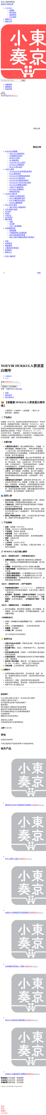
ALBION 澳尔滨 (11, 194)
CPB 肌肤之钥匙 (11, 209)
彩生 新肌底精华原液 (17, 235)
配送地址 (12, 12)
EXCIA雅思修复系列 (17, 198)
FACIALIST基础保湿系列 (18, 180)
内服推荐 (8, 84)
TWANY (8, 215)
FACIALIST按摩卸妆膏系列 (19, 176)
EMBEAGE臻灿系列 (17, 196)
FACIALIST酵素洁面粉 (18, 185)
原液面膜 (12, 230)
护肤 (8, 389)
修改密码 (12, 15)
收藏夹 (12, 10)
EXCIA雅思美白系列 (17, 200)
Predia (7, 213)
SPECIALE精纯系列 (16, 153)
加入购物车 (12, 386)
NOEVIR (18, 389)
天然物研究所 (10, 228)
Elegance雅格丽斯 (15, 203)
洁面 (11, 221)
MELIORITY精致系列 (17, 207)
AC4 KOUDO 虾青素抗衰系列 (20, 171)
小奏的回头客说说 (12, 248)
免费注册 (9, 4)
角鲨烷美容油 (14, 191)
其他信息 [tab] (8, 395)
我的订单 (8, 21)
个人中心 (8, 8)
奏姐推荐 (8, 245)
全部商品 (8, 243)
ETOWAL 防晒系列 (16, 189)
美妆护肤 (8, 89)
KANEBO (9, 217)
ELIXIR (8, 211)
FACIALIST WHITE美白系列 (20, 183)
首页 (7, 241)
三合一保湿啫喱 (15, 226)
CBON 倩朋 (9, 169)
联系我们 (8, 250)
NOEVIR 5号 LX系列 (17, 162)
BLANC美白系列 (15, 167)
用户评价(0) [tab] (9, 397)
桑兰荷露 (8, 219)
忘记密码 (12, 17)
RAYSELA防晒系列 (16, 165)
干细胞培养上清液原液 (18, 233)
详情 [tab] (7, 393)
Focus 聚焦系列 (15, 174)
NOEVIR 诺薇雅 (11, 151)
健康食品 (8, 87)
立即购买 (4, 386)
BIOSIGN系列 (14, 158)
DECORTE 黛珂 (11, 205)
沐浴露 (12, 224)
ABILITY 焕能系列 (16, 187)
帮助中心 (8, 19)
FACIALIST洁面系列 (17, 178)
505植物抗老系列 (15, 156)
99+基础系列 (14, 160)
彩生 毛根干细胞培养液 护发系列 (21, 237)
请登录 (3, 4)
